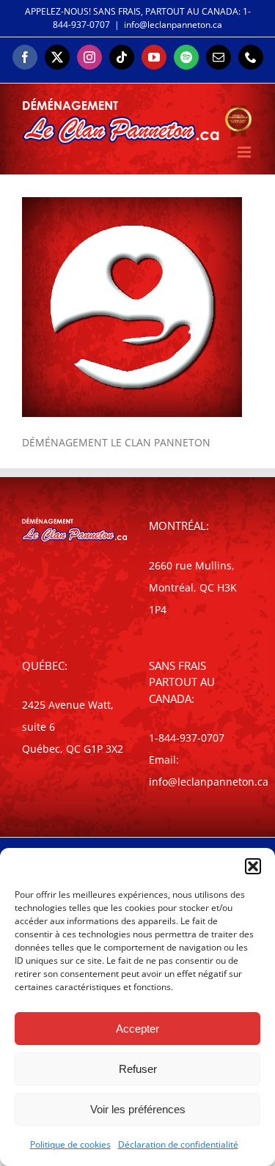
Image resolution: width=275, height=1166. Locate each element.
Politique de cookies (70, 1144)
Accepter (137, 1028)
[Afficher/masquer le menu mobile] (245, 152)
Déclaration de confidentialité (178, 1144)
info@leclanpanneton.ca (173, 24)
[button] (253, 866)
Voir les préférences (138, 1109)
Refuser (138, 1069)
